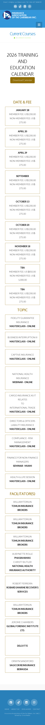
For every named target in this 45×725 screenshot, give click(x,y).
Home (7, 709)
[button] (39, 25)
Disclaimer (26, 709)
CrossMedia (26, 715)
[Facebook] (15, 6)
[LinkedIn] (25, 6)
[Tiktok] (20, 6)
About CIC (15, 709)
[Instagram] (30, 6)
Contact (36, 709)
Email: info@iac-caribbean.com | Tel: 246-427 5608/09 (23, 2)
